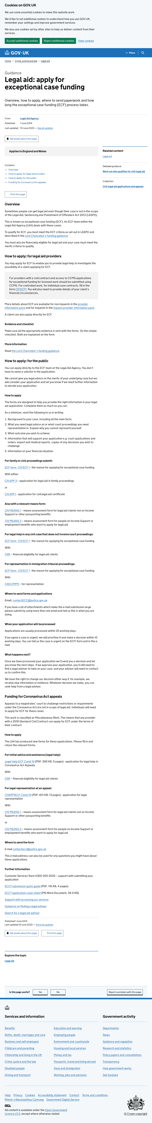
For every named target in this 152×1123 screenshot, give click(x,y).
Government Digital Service (62, 1099)
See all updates (45, 128)
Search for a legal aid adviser (22, 913)
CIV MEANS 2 (13, 521)
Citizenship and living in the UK (23, 1055)
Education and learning (68, 1028)
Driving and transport (18, 1075)
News (106, 1035)
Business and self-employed (22, 1041)
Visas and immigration (67, 1068)
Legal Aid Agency (29, 118)
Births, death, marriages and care (25, 1035)
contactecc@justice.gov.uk (29, 849)
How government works (117, 1068)
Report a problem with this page (125, 992)
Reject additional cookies (59, 40)
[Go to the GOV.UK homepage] (17, 53)
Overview (13, 169)
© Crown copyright (135, 1113)
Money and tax (63, 1055)
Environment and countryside (71, 1041)
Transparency (111, 1061)
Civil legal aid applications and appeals (123, 186)
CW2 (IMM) (12, 584)
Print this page (17, 194)
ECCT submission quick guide (22, 886)
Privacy (18, 1095)
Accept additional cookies (22, 40)
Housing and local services (70, 1048)
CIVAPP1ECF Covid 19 (18, 795)
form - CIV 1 (17, 467)
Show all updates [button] (44, 924)
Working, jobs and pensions (70, 1075)
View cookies (86, 40)
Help (8, 1095)
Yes (43, 992)
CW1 (7, 554)
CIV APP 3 (11, 480)
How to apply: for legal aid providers (26, 173)
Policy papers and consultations (122, 1055)
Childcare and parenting (19, 1048)
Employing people (64, 1035)
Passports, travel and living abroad (75, 1061)
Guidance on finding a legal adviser (26, 906)
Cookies (30, 1095)
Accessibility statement (52, 1095)
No (61, 992)
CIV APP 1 (10, 494)
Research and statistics (117, 1048)
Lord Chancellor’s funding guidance (46, 235)
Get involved (110, 1075)
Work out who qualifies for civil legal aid (124, 171)
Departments (111, 1028)
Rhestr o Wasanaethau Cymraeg (24, 1099)
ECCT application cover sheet (23, 893)
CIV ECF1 (20, 289)
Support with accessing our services (27, 899)
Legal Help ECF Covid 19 (19, 761)
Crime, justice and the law (20, 1061)
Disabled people (15, 1068)
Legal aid (45, 61)
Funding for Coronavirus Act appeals (27, 182)
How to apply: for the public (22, 178)
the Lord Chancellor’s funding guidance (35, 351)
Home (8, 61)
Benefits (10, 1028)
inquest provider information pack (73, 307)
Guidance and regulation (117, 1041)
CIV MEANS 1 (13, 510)
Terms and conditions (95, 1095)
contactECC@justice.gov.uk (30, 600)
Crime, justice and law (26, 61)
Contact (74, 1095)
